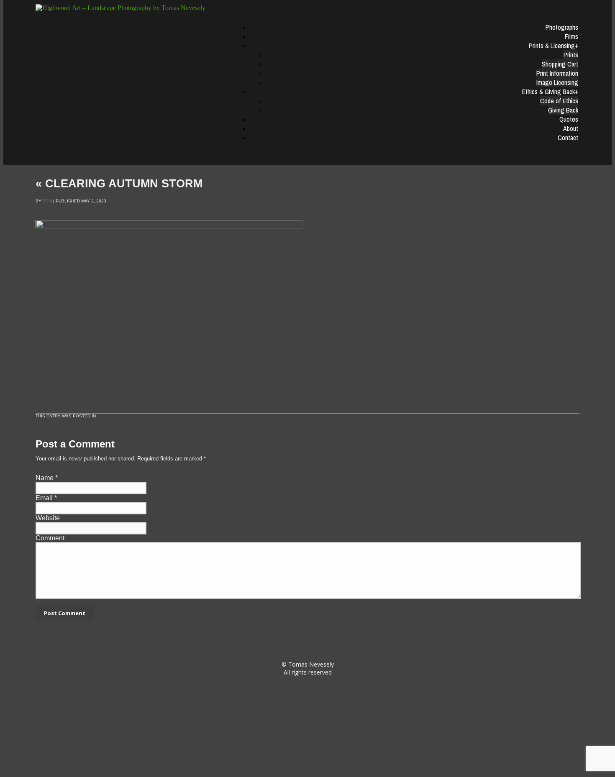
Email (44, 497)
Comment (50, 538)
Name (45, 477)
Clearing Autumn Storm (119, 183)
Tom (47, 201)
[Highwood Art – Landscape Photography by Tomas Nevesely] (131, 8)
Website (48, 517)
